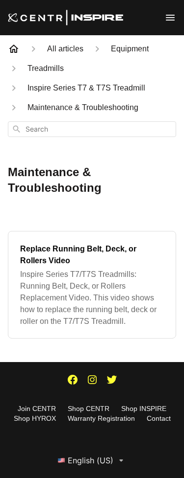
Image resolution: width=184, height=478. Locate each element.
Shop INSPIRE (143, 408)
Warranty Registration (101, 418)
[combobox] (92, 129)
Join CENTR (37, 408)
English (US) (90, 460)
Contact (159, 418)
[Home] (14, 49)
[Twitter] (112, 380)
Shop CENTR (88, 408)
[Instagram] (92, 380)
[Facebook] (73, 380)
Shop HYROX (35, 418)
